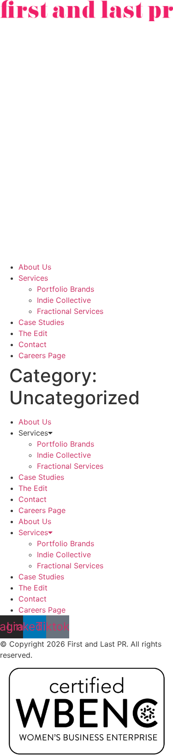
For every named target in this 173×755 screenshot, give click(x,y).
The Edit (33, 333)
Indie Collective (64, 300)
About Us (34, 266)
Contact (32, 344)
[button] (86, 141)
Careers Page (42, 355)
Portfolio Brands (65, 289)
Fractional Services (70, 311)
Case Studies (41, 322)
